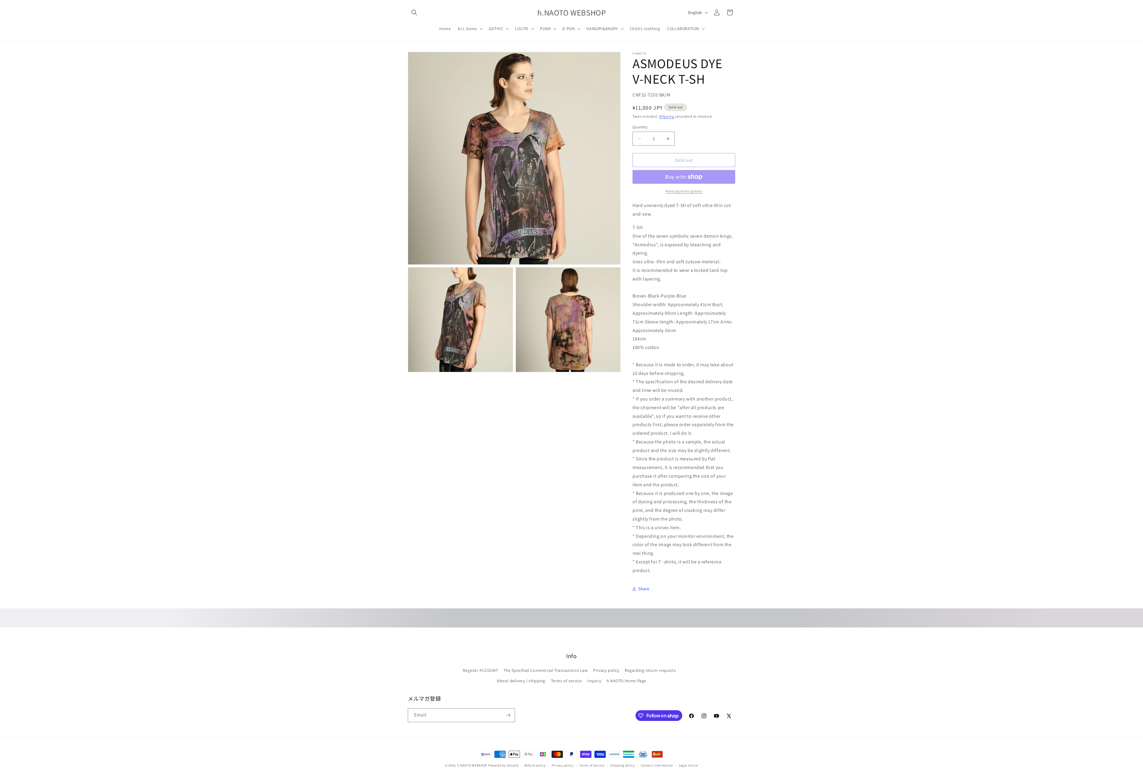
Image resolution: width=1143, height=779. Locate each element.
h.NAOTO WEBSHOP (472, 765)
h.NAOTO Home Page (626, 680)
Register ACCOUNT (480, 670)
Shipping (666, 116)
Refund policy (535, 765)
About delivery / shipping (521, 680)
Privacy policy (606, 670)
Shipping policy (622, 765)
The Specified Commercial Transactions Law (546, 670)
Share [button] (643, 588)
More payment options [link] (684, 191)
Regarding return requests (650, 670)
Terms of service (566, 680)
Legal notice (688, 765)
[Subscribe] (508, 715)
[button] (414, 12)
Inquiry (594, 680)
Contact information (657, 765)
